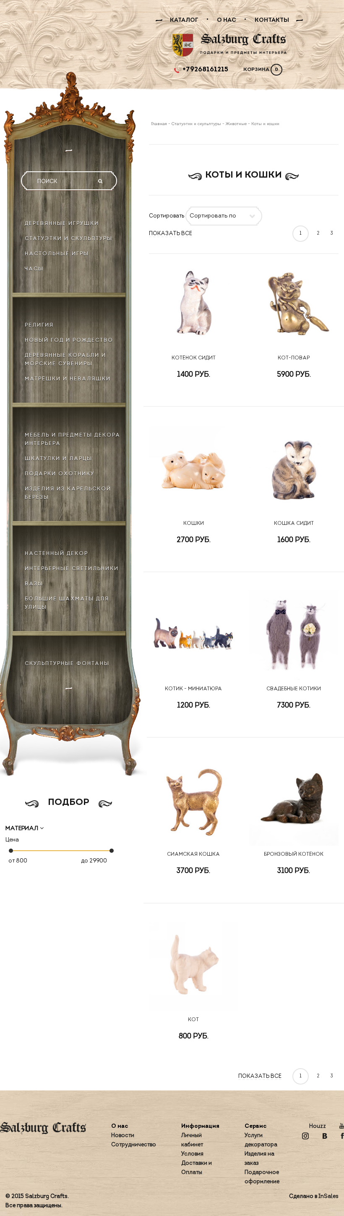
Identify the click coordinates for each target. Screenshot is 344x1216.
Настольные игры (57, 254)
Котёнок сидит (194, 358)
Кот (193, 1019)
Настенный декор (56, 553)
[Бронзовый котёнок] (294, 800)
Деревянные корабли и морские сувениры (65, 360)
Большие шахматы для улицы (67, 603)
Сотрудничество (133, 1145)
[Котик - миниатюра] (193, 635)
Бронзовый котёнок (293, 854)
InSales (328, 1196)
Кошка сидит (294, 523)
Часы (34, 269)
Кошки (193, 523)
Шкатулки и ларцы (58, 458)
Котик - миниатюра (193, 689)
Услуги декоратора (261, 1140)
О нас (226, 20)
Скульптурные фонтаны (67, 663)
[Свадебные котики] (294, 635)
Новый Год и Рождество (69, 340)
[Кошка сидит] (294, 469)
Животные (236, 124)
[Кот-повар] (294, 304)
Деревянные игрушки (62, 223)
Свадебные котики (293, 689)
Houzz (317, 1126)
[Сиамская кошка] (193, 800)
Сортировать (166, 216)
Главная (159, 124)
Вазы (34, 584)
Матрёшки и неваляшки (68, 379)
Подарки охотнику (59, 474)
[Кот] (193, 966)
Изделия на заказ (259, 1158)
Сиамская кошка (193, 854)
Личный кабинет (192, 1140)
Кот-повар (294, 358)
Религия (39, 325)
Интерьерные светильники (72, 568)
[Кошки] (193, 469)
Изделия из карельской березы (68, 493)
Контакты (272, 20)
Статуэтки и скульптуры (68, 238)
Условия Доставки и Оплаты (196, 1163)
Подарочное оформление (262, 1177)
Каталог (184, 20)
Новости (122, 1135)
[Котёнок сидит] (193, 304)
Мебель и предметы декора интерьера (72, 439)
